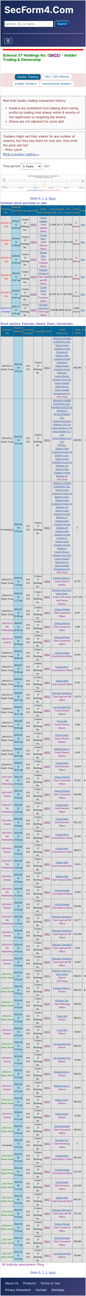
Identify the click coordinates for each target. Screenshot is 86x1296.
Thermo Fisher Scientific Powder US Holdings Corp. (62, 452)
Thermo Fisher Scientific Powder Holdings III (62, 348)
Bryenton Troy (62, 1000)
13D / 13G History (56, 76)
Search (62, 24)
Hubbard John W (62, 749)
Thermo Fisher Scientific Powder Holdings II (62, 359)
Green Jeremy (62, 593)
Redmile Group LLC (62, 590)
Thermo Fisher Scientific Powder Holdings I (62, 369)
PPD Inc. (62, 445)
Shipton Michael (62, 609)
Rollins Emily (62, 735)
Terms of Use (50, 1283)
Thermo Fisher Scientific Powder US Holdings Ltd (62, 462)
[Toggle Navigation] (8, 41)
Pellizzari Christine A (62, 693)
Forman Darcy (62, 667)
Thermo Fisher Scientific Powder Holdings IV (62, 472)
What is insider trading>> (21, 154)
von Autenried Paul (62, 707)
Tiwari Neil (62, 721)
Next (52, 198)
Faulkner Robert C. (62, 578)
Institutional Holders (56, 83)
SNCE (54, 55)
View (82, 224)
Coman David (61, 763)
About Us (12, 1283)
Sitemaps (57, 1290)
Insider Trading (27, 77)
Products (29, 1283)
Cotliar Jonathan (61, 653)
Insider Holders (26, 83)
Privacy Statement (18, 1290)
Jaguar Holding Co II (62, 428)
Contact (41, 1290)
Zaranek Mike (62, 680)
